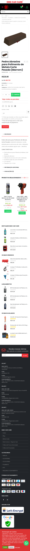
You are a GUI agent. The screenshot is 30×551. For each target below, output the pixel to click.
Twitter (6, 106)
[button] (21, 178)
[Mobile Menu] (3, 7)
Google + (12, 106)
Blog (4, 436)
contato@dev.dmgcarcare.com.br (10, 398)
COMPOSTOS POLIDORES (13, 87)
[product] (8, 188)
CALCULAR (5, 126)
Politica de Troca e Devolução (10, 445)
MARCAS (5, 455)
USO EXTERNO (6, 461)
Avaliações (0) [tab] (9, 171)
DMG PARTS (22, 87)
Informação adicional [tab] (11, 167)
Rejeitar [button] (11, 547)
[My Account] (27, 7)
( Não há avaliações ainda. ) (15, 72)
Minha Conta (6, 439)
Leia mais (17, 547)
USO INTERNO (6, 458)
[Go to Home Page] (2, 16)
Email (15, 106)
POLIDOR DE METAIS (6, 89)
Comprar (17, 94)
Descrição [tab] (7, 134)
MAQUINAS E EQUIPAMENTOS (10, 470)
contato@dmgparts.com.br (8, 377)
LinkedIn (9, 106)
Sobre (4, 433)
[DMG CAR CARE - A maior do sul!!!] (6, 7)
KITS (4, 467)
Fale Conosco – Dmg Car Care (10, 442)
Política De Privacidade (8, 448)
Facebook (3, 106)
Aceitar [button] (5, 547)
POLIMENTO (14, 89)
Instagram (7, 499)
